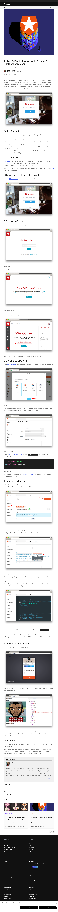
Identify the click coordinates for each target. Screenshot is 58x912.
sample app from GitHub (15, 454)
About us (30, 868)
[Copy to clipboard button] (11, 795)
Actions (30, 892)
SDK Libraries (31, 847)
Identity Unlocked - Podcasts (9, 847)
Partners (30, 865)
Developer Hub (6, 841)
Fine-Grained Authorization (9, 900)
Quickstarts (31, 843)
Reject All (29, 907)
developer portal (17, 225)
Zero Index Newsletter (8, 849)
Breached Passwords (33, 898)
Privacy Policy (43, 903)
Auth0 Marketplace (7, 866)
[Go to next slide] (53, 831)
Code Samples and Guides (9, 843)
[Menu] (53, 4)
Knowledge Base (7, 865)
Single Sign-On (32, 889)
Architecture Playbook (33, 880)
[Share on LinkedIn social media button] (8, 795)
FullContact (7, 161)
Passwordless (31, 896)
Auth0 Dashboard (11, 364)
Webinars (31, 854)
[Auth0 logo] (28, 4)
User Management (7, 894)
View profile (48, 778)
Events (5, 875)
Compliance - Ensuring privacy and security (37, 863)
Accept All (48, 907)
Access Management (8, 889)
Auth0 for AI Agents (7, 887)
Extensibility (6, 891)
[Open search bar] (50, 7)
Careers (33, 866)
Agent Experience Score (8, 851)
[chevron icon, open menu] (6, 7)
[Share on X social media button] (5, 795)
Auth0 (52, 168)
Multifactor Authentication (34, 891)
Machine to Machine (33, 894)
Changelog (31, 849)
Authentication (6, 896)
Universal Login (32, 887)
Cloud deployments (7, 898)
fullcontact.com (13, 179)
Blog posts (6, 845)
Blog (4, 7)
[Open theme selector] (53, 7)
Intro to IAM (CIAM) (32, 877)
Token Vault (31, 900)
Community (6, 861)
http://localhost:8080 (27, 474)
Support (5, 863)
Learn (30, 875)
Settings (10, 907)
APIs (30, 845)
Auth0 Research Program (8, 877)
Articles (30, 841)
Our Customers (32, 861)
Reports (30, 852)
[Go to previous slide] (50, 831)
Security (5, 892)
